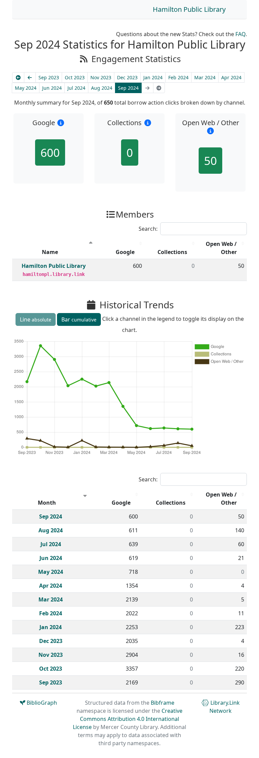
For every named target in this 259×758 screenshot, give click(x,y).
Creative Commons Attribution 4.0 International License (127, 719)
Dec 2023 (127, 77)
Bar (78, 319)
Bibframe (162, 702)
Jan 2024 (153, 77)
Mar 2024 (204, 77)
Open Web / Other (221, 248)
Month (47, 502)
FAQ (240, 34)
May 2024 (25, 88)
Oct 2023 (75, 77)
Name (50, 252)
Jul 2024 (76, 88)
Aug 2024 (101, 88)
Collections (172, 252)
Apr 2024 (231, 77)
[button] (61, 122)
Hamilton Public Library (189, 9)
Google (125, 252)
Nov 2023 (100, 77)
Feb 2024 (178, 77)
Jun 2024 (52, 88)
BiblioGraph (41, 702)
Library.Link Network (224, 706)
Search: (148, 228)
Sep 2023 (48, 77)
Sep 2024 (128, 88)
